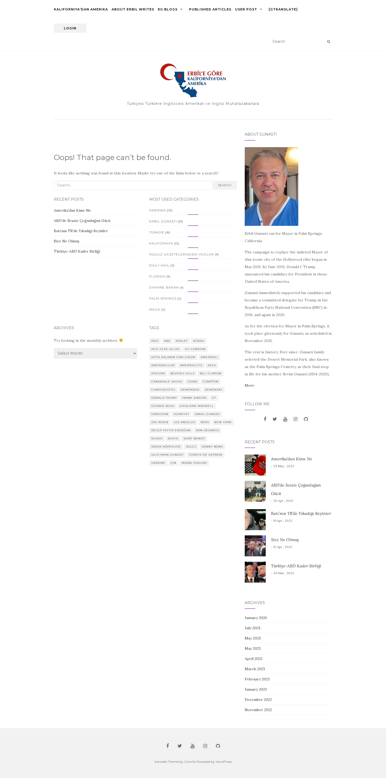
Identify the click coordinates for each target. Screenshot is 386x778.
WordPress (224, 762)
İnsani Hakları (194, 463)
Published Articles (210, 9)
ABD (167, 341)
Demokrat (213, 389)
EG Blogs (168, 9)
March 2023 (255, 669)
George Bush (162, 406)
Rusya (173, 438)
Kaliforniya (161, 243)
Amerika (157, 210)
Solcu (191, 446)
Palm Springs (162, 298)
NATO (205, 422)
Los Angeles (184, 422)
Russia (157, 438)
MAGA (154, 309)
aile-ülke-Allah (165, 349)
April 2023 (253, 658)
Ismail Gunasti (207, 414)
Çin (173, 463)
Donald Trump (164, 397)
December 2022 (258, 699)
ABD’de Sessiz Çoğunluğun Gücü (82, 220)
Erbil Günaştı (163, 221)
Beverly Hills (182, 373)
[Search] (328, 42)
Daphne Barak (164, 287)
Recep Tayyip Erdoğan (171, 430)
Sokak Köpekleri (166, 446)
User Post (246, 9)
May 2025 (253, 638)
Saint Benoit (194, 438)
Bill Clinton (210, 373)
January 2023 (256, 689)
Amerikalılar (163, 365)
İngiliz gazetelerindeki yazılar (181, 254)
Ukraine (158, 463)
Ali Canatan (195, 349)
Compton (210, 381)
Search (224, 185)
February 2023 (257, 679)
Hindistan (159, 414)
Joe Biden (159, 422)
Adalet (182, 341)
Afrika (198, 341)
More (249, 385)
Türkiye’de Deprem (205, 454)
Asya (212, 365)
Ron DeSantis (207, 430)
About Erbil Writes (133, 9)
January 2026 (256, 617)
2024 (155, 341)
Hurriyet (181, 414)
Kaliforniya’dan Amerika (81, 9)
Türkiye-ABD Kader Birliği (77, 251)
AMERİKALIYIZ (191, 365)
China (192, 381)
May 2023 (253, 648)
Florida (157, 276)
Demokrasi (190, 389)
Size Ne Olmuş (66, 241)
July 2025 (252, 628)
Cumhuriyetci (163, 389)
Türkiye (156, 232)
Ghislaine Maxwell (197, 406)
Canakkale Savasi (166, 381)
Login (70, 28)
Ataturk (158, 373)
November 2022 (258, 709)
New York (223, 422)
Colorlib (190, 762)
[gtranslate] (283, 9)
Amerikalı (209, 357)
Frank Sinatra (194, 397)
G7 (214, 397)
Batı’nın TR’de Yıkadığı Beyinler (81, 230)
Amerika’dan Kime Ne (72, 210)
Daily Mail (159, 265)
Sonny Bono (212, 446)
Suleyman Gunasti (167, 454)
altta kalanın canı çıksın (173, 357)
